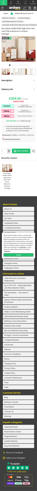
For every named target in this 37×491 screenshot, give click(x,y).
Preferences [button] (7, 251)
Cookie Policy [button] (22, 247)
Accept (18, 255)
